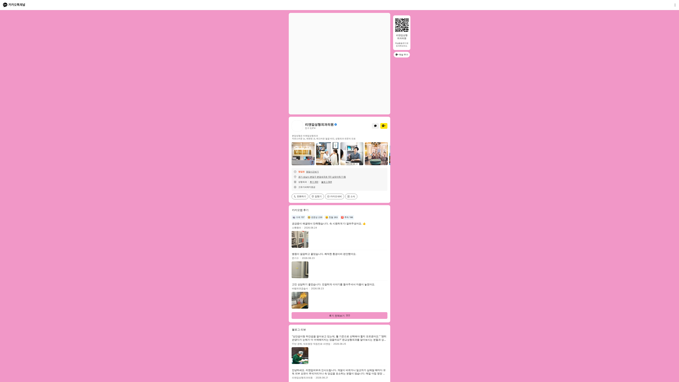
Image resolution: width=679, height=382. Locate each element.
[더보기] (674, 5)
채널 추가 (403, 54)
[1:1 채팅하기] (375, 126)
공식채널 (335, 124)
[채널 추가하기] (383, 126)
